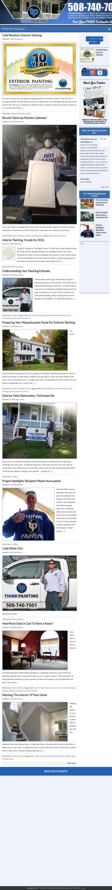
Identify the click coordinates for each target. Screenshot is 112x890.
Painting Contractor (16, 691)
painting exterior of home (18, 391)
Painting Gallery (37, 236)
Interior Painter (39, 756)
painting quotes (65, 315)
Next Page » (71, 763)
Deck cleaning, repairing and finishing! (102, 202)
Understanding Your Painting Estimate (26, 271)
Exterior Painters (47, 388)
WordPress (76, 888)
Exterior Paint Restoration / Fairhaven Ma (28, 395)
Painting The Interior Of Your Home (24, 695)
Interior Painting (18, 236)
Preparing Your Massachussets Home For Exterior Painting (38, 322)
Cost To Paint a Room (42, 688)
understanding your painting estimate (16, 318)
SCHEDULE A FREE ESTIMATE (96, 40)
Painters (5, 691)
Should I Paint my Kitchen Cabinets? (24, 118)
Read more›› (105, 187)
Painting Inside (7, 759)
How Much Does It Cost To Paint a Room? (27, 623)
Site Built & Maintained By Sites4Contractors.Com (56, 888)
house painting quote (36, 315)
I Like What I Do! (12, 548)
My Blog (28, 113)
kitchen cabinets (60, 236)
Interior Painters (57, 688)
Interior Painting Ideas (67, 756)
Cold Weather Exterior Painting (22, 35)
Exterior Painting (18, 113)
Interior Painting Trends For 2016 (23, 240)
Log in (84, 888)
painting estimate (51, 315)
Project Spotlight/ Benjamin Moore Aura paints (31, 481)
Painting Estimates (31, 691)
